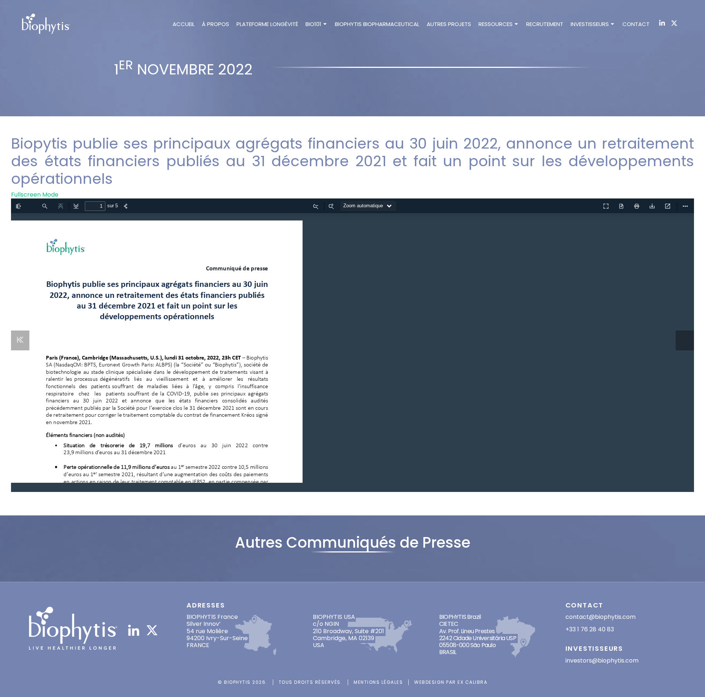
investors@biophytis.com (602, 660)
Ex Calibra (472, 682)
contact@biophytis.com (600, 617)
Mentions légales (378, 682)
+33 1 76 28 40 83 (589, 629)
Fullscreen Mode (34, 194)
